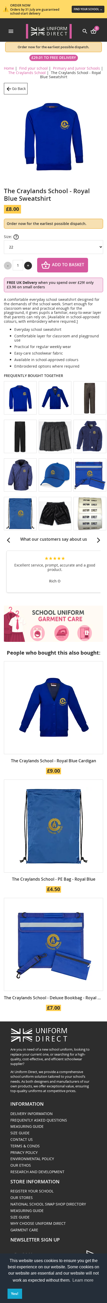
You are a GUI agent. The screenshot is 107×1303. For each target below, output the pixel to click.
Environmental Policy (32, 1158)
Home (9, 68)
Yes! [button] (14, 1294)
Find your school (33, 68)
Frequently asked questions (38, 1120)
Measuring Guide (27, 1126)
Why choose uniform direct (38, 1223)
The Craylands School (27, 72)
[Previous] (8, 540)
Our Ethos (20, 1165)
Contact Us (21, 1139)
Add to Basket (68, 265)
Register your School (32, 1191)
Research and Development (37, 1171)
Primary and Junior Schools (76, 68)
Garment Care (24, 1229)
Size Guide (20, 1132)
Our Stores (21, 1197)
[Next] (98, 540)
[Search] (85, 30)
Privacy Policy (24, 1152)
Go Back (19, 88)
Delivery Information (31, 1113)
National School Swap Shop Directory (48, 1204)
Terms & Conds (25, 1145)
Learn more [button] (82, 1280)
